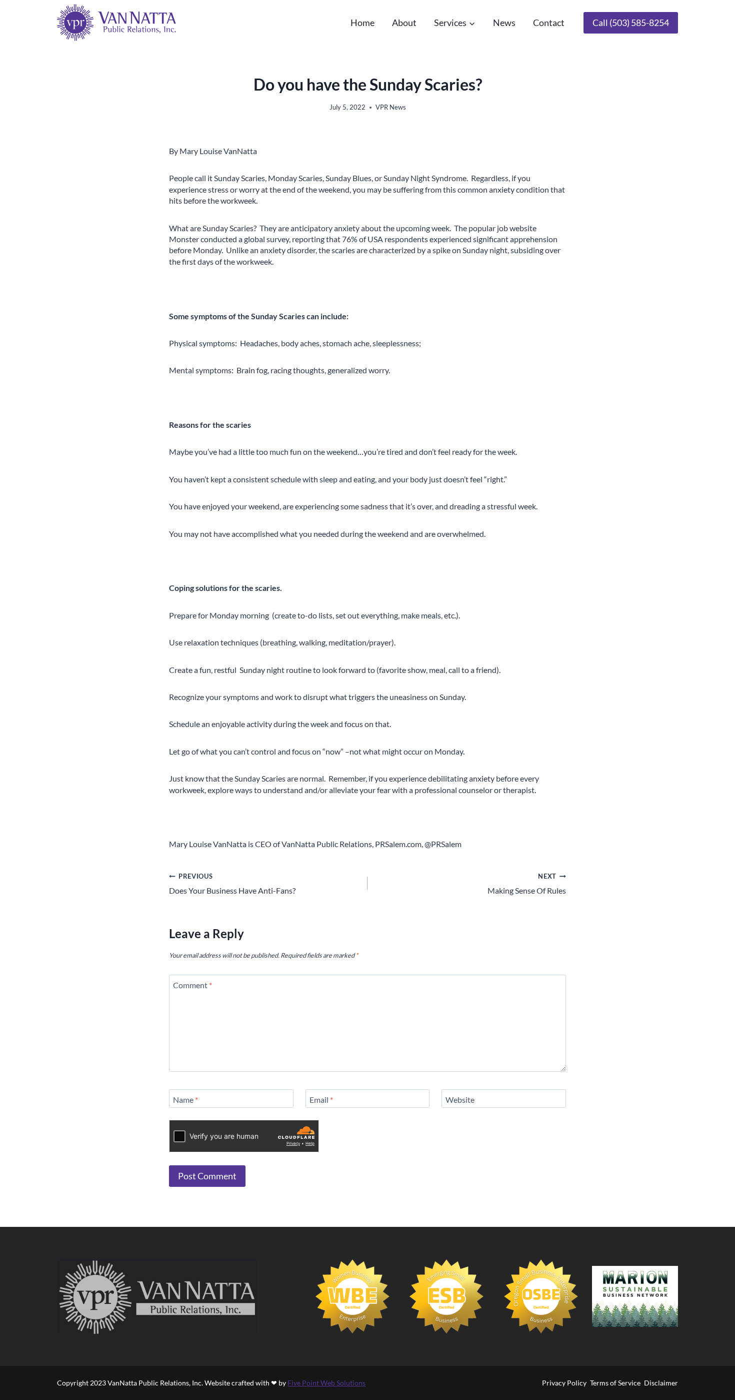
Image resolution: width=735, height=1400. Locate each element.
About (404, 22)
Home (362, 22)
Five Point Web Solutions (327, 1382)
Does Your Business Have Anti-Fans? (232, 883)
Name (185, 1099)
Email (321, 1099)
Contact (548, 22)
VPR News (391, 107)
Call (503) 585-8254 (630, 22)
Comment (192, 985)
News (504, 22)
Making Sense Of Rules (527, 883)
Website (460, 1099)
